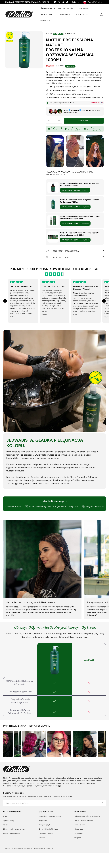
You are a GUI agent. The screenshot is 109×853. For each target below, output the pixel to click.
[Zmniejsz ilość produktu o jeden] (49, 121)
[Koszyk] (106, 14)
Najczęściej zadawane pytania (50, 816)
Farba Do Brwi (79, 825)
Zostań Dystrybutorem (11, 833)
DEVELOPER (45, 20)
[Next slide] (104, 301)
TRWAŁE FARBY (85, 8)
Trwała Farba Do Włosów (83, 820)
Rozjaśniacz (78, 833)
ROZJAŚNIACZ (82, 14)
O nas (5, 816)
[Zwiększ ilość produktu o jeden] (59, 121)
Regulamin (43, 820)
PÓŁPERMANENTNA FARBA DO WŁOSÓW (57, 8)
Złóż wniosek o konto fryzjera (14, 829)
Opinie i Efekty (8, 820)
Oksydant (78, 838)
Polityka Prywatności (46, 833)
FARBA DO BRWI (46, 14)
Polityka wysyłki (45, 825)
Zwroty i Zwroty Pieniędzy (48, 829)
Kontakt (42, 838)
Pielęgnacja (78, 829)
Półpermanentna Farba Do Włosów (87, 816)
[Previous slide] (5, 301)
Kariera (5, 825)
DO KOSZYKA (75, 190)
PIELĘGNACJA (65, 14)
